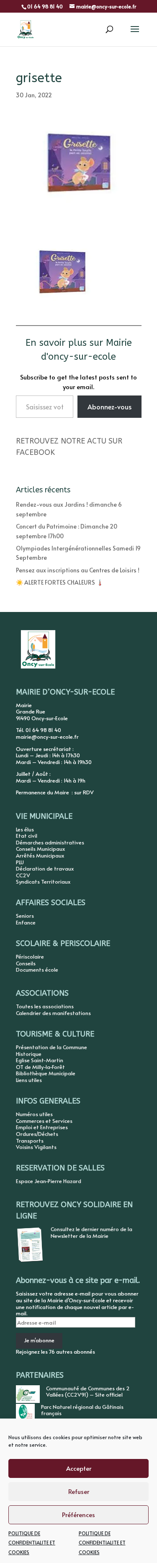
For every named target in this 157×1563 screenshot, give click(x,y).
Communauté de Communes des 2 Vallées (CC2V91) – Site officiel (88, 1391)
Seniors (25, 915)
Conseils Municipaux (40, 848)
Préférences (78, 1514)
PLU (20, 862)
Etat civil (26, 835)
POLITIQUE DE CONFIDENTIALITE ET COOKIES (31, 1542)
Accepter (78, 1468)
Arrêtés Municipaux (40, 855)
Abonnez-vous (109, 406)
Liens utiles (29, 1080)
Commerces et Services (44, 1121)
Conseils (26, 963)
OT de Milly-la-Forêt (40, 1067)
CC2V (23, 875)
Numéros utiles (34, 1114)
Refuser (78, 1491)
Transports (30, 1140)
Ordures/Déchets (37, 1134)
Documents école (37, 969)
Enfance (26, 922)
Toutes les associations (45, 1006)
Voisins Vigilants (36, 1147)
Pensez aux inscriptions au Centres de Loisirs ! (77, 570)
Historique (28, 1054)
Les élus (25, 829)
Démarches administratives (50, 842)
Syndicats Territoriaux (43, 881)
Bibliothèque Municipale (45, 1073)
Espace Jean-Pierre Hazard (48, 1181)
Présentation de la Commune (51, 1047)
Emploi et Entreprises (42, 1127)
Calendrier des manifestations (53, 1013)
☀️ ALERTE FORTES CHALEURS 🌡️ (59, 582)
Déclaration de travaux (45, 868)
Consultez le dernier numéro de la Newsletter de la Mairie (91, 1232)
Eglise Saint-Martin (39, 1060)
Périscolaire (30, 956)
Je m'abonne (39, 1340)
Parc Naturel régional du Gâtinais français (82, 1410)
